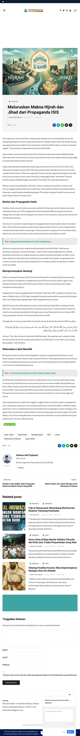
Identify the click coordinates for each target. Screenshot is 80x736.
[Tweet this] (58, 125)
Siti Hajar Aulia (34, 515)
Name (5, 650)
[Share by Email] (70, 125)
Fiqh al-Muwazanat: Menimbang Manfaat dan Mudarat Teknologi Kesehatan (52, 509)
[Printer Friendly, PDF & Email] (9, 424)
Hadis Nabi (22, 434)
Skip (63, 732)
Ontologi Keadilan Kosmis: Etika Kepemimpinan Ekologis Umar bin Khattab (53, 569)
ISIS (49, 434)
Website (5, 665)
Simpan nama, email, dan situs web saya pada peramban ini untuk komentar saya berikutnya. (40, 675)
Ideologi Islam (37, 434)
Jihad (57, 434)
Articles (21, 467)
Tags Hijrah (30, 438)
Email (5, 657)
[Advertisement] (40, 32)
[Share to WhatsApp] (62, 125)
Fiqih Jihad (8, 434)
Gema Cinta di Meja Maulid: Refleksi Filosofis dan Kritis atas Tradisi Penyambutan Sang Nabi (52, 541)
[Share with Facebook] (54, 125)
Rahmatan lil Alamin (12, 438)
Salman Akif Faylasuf (15, 117)
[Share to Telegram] (66, 125)
